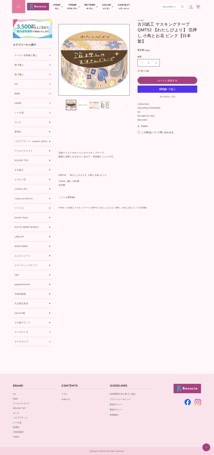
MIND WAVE (21, 246)
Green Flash (21, 217)
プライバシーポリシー (120, 399)
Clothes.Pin (21, 188)
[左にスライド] (61, 105)
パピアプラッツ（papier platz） (32, 141)
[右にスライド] (126, 105)
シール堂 (17, 422)
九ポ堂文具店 (21, 303)
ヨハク (18, 122)
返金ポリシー (116, 404)
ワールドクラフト (24, 150)
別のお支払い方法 (167, 96)
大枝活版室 (20, 293)
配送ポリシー (116, 409)
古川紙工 (19, 169)
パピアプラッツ (20, 417)
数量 (140, 56)
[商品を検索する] (182, 6)
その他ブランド (23, 322)
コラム (64, 393)
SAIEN (16, 436)
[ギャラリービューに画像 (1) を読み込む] (71, 105)
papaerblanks (22, 284)
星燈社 (18, 131)
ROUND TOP (21, 160)
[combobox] (172, 6)
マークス (19, 207)
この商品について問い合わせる (157, 132)
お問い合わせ (124, 6)
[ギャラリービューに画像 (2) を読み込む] (82, 105)
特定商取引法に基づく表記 (122, 393)
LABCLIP (19, 236)
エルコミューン (23, 255)
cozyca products (24, 198)
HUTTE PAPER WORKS (27, 227)
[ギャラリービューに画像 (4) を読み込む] (105, 105)
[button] (18, 6)
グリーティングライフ (26, 265)
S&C (17, 274)
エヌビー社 (20, 179)
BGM (15, 398)
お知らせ (65, 399)
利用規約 (114, 414)
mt (14, 393)
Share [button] (144, 126)
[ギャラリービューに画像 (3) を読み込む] (94, 105)
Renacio (103, 451)
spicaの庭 (20, 312)
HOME (61, 207)
